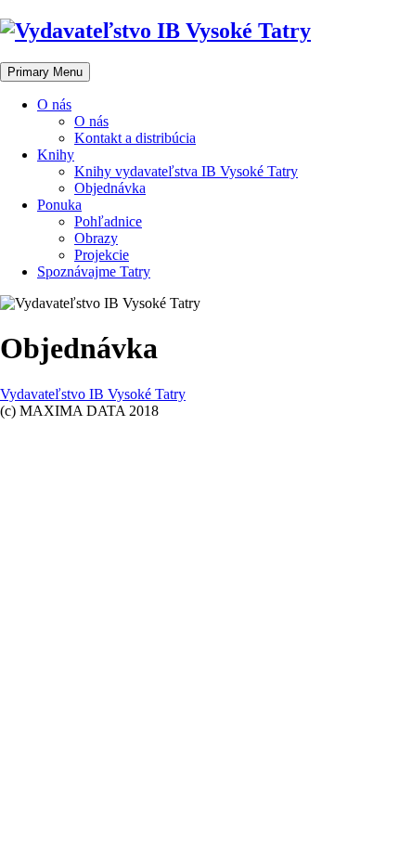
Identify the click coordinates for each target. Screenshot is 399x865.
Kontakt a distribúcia (135, 138)
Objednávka (110, 188)
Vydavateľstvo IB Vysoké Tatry (93, 394)
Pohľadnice (108, 221)
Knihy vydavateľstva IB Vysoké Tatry (186, 171)
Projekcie (101, 255)
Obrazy (96, 238)
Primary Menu (45, 72)
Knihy (55, 154)
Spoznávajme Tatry (93, 271)
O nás (54, 104)
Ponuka (59, 205)
